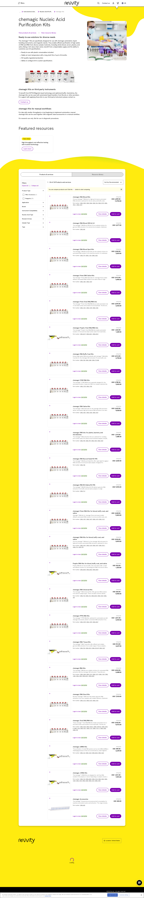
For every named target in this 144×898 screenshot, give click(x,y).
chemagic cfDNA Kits (80, 773)
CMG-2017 (83, 334)
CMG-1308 (85, 781)
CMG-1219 (95, 674)
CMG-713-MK (95, 360)
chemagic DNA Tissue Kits (82, 642)
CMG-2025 (88, 779)
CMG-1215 (79, 205)
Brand (24, 206)
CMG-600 (82, 805)
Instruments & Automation (32, 12)
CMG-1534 (100, 596)
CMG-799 (88, 441)
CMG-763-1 (102, 545)
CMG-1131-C (96, 728)
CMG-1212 (89, 674)
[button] (113, 3)
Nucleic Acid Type (27, 215)
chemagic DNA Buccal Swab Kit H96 (85, 459)
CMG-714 (82, 491)
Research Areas (27, 219)
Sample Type (26, 223)
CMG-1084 (83, 674)
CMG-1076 (89, 700)
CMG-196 (88, 596)
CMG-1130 (88, 255)
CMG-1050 (83, 203)
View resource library (48, 33)
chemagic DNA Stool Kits (81, 694)
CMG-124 (82, 753)
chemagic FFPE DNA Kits (81, 616)
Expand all (25, 186)
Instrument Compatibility (29, 211)
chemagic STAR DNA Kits (81, 380)
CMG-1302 (101, 779)
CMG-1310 (91, 781)
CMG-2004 (95, 569)
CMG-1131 (89, 728)
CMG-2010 (88, 648)
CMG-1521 (83, 728)
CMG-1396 (97, 781)
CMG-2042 (95, 753)
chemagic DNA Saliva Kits (81, 406)
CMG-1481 (83, 281)
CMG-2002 (89, 569)
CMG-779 (82, 255)
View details (102, 214)
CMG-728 (82, 360)
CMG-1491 (83, 519)
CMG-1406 (95, 308)
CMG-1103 (77, 728)
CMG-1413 (101, 519)
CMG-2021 (89, 334)
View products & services (27, 33)
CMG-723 (82, 648)
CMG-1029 (100, 441)
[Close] (141, 895)
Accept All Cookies (112, 894)
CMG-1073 (101, 203)
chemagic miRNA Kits (80, 747)
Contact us (106, 3)
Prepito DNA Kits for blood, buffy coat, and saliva (90, 563)
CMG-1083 (79, 676)
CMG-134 (82, 779)
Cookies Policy (48, 896)
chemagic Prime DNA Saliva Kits (83, 275)
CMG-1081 (83, 412)
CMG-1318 (95, 779)
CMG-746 (95, 203)
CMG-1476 (95, 700)
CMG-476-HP (95, 648)
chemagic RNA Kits (79, 668)
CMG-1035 (89, 412)
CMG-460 (82, 229)
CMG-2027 (95, 622)
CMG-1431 (83, 308)
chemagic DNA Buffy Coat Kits (83, 354)
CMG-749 (75, 730)
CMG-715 (75, 547)
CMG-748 (82, 465)
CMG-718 (82, 596)
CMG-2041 (85, 676)
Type (23, 227)
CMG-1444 (79, 781)
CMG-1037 (95, 412)
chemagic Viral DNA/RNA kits (83, 721)
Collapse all (34, 186)
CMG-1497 (89, 519)
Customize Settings (124, 894)
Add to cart (116, 214)
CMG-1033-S (89, 727)
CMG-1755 (89, 386)
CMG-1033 (83, 727)
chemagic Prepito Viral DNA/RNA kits (85, 328)
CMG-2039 (91, 676)
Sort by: (111, 182)
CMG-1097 (95, 545)
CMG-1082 (103, 728)
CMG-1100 (101, 674)
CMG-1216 (83, 700)
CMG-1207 (102, 648)
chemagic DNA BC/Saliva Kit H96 (84, 485)
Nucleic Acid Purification (47, 12)
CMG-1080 (88, 360)
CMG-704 (80, 547)
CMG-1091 (83, 545)
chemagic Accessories (80, 799)
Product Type (26, 191)
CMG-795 (82, 441)
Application (25, 202)
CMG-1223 (101, 753)
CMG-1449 (89, 308)
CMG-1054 (94, 441)
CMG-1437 (89, 281)
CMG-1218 (89, 545)
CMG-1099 (83, 622)
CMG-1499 (89, 622)
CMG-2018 (95, 334)
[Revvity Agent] (139, 882)
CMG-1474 (95, 519)
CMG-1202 (95, 255)
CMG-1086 (89, 203)
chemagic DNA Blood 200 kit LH (83, 223)
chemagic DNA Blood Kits (81, 197)
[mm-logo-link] (72, 3)
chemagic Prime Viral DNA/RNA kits (85, 302)
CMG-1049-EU (97, 727)
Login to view (77, 214)
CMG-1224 (88, 753)
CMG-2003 (83, 569)
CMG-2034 (94, 596)
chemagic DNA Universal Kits (82, 590)
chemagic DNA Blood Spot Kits (83, 249)
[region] (72, 895)
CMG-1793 (83, 386)
